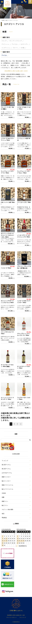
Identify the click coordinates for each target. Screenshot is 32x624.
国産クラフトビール (7, 485)
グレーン (15, 47)
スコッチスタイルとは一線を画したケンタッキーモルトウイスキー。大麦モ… (24, 177)
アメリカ (4, 55)
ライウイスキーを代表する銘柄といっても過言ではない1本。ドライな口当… (7, 371)
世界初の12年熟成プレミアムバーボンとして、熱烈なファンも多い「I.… (7, 208)
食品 (3, 513)
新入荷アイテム (6, 464)
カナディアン (24, 44)
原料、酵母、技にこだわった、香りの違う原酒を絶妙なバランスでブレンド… (24, 404)
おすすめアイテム (7, 473)
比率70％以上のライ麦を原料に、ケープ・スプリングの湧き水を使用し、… (7, 338)
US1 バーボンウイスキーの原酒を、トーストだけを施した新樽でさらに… (24, 113)
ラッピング (5, 460)
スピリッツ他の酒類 (7, 509)
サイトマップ (23, 617)
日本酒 (4, 493)
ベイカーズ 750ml (6, 268)
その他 (22, 47)
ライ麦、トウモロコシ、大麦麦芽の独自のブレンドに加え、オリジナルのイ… (7, 113)
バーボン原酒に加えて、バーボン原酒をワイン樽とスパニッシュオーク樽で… (24, 145)
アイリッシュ (5, 44)
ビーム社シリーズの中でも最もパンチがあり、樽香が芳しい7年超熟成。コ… (7, 274)
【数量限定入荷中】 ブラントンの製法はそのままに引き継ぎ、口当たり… (24, 272)
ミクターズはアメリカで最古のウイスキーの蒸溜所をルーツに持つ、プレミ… (7, 145)
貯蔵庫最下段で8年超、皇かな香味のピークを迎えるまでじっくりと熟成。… (24, 208)
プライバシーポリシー (11, 617)
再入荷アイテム (6, 468)
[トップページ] (30, 2)
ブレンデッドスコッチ (15, 40)
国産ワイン (5, 501)
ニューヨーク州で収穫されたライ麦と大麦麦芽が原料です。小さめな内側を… (24, 340)
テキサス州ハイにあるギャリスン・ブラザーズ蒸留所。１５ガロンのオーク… (7, 240)
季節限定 (4, 517)
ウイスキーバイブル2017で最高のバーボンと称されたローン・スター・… (7, 307)
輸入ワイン (5, 505)
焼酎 (3, 497)
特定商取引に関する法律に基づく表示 (16, 615)
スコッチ (4, 40)
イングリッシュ (6, 47)
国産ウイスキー (6, 477)
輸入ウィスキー (6, 481)
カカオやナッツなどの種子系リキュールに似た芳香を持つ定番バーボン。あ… (7, 404)
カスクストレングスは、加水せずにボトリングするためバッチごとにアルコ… (24, 241)
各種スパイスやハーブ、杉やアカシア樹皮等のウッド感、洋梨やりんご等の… (7, 177)
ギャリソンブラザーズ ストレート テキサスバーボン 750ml (7, 235)
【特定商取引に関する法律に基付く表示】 (16, 71)
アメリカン (15, 44)
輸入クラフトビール (7, 489)
